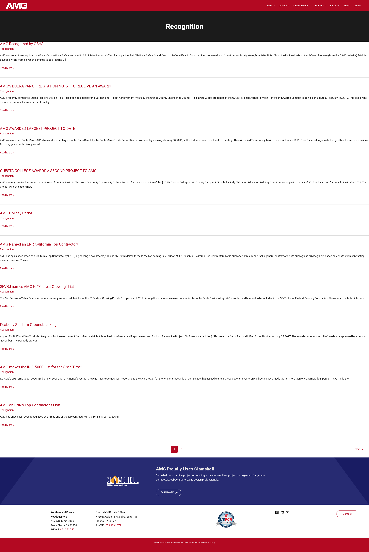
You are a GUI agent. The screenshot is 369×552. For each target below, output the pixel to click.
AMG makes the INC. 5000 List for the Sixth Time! (41, 367)
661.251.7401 (68, 529)
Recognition (7, 48)
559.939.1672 (113, 525)
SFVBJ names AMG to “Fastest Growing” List (37, 286)
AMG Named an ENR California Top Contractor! (39, 244)
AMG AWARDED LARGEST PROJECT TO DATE (37, 128)
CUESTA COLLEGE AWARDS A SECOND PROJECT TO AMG (48, 171)
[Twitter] (288, 513)
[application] (273, 6)
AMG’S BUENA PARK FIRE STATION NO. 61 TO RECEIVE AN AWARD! (55, 86)
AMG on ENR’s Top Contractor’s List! (30, 405)
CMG (212, 543)
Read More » (7, 68)
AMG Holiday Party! (16, 213)
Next (359, 449)
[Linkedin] (282, 513)
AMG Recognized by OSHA (22, 44)
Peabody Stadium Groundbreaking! (28, 324)
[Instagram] (277, 513)
